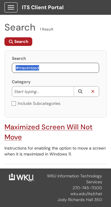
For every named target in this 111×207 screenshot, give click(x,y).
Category (21, 81)
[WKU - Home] (21, 176)
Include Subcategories (39, 103)
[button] (80, 91)
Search (19, 58)
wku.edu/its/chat (86, 193)
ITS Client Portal (43, 7)
